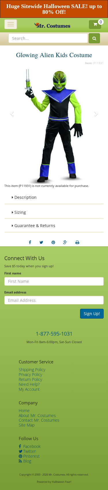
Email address (15, 292)
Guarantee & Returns (34, 225)
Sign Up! (92, 313)
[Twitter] (41, 242)
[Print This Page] (77, 242)
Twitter (29, 451)
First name (12, 273)
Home (24, 410)
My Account (29, 389)
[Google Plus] (65, 242)
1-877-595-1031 (54, 333)
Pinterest (31, 456)
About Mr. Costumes (37, 415)
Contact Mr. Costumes (39, 420)
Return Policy (30, 379)
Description (25, 197)
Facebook (31, 446)
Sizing (19, 212)
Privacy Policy (30, 374)
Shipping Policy (32, 369)
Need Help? (29, 384)
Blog (26, 461)
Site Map (27, 425)
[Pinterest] (53, 242)
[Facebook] (30, 242)
